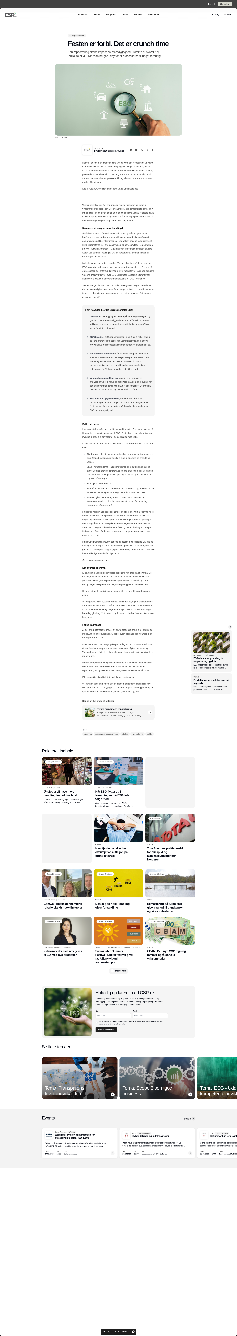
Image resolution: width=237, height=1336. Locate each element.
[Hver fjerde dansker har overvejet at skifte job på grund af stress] (118, 836)
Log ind (211, 4)
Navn (97, 1011)
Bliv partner (225, 4)
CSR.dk (120, 151)
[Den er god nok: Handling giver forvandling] (118, 889)
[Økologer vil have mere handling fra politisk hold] (67, 780)
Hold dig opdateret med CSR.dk (116, 1332)
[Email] (147, 149)
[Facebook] (130, 149)
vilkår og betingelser (148, 1021)
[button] (230, 627)
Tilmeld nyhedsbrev (106, 1030)
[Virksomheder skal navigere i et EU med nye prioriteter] (67, 937)
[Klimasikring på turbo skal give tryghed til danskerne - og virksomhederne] (170, 891)
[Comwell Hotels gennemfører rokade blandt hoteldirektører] (67, 889)
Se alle (187, 1118)
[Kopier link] (153, 150)
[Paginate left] (44, 1078)
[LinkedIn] (136, 149)
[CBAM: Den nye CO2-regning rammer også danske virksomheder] (170, 938)
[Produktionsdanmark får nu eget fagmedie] (211, 683)
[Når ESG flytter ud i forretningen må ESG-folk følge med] (118, 782)
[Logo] (11, 14)
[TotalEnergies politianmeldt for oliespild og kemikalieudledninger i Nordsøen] (170, 837)
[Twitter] (141, 149)
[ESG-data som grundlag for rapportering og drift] (211, 651)
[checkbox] (97, 1023)
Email (135, 1011)
